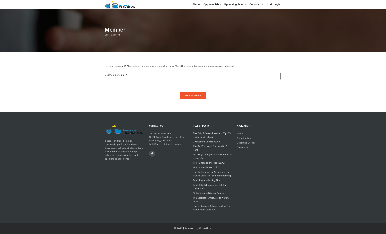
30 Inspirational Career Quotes (208, 193)
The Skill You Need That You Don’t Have (210, 148)
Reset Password (193, 95)
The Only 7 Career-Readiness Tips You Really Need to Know (212, 135)
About (196, 4)
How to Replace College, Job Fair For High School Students (211, 208)
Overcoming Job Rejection (206, 141)
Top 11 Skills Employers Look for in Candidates (210, 187)
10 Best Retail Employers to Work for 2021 (211, 200)
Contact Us (256, 4)
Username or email (115, 75)
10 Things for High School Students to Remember (212, 156)
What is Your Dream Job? (206, 167)
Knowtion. (205, 228)
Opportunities (212, 4)
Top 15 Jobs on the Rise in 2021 (209, 163)
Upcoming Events (235, 4)
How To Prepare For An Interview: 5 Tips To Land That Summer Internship (212, 174)
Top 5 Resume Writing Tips (206, 180)
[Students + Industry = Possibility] (120, 4)
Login (276, 4)
